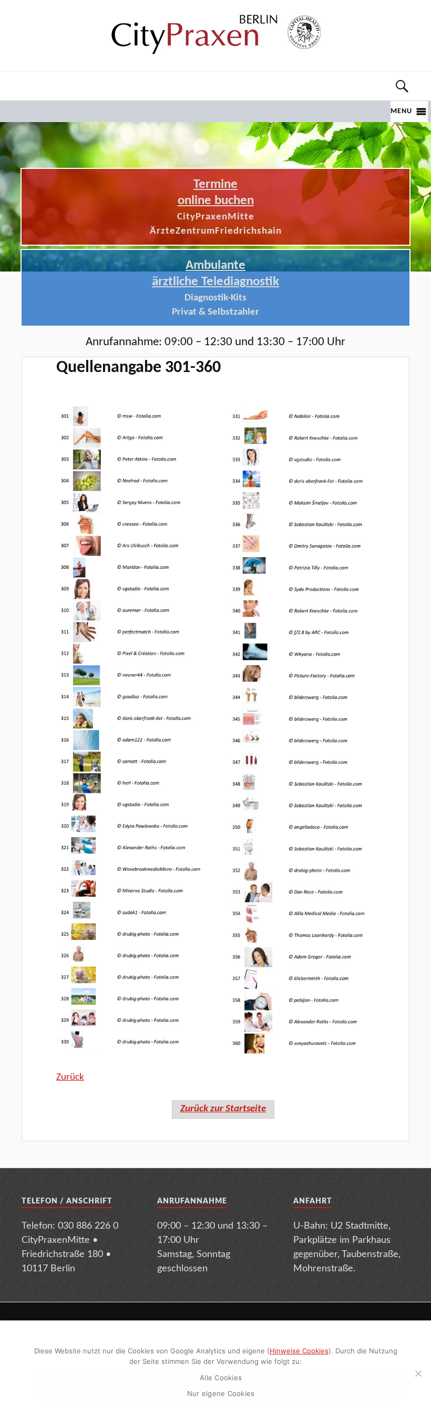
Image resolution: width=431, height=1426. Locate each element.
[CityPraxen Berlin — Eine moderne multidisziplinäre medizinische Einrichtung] (215, 33)
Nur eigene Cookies (221, 1393)
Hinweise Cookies (299, 1351)
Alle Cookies (221, 1377)
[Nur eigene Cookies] (418, 1373)
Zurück (70, 1077)
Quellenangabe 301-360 (138, 367)
